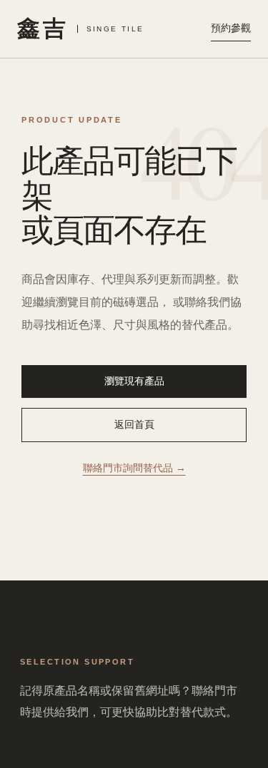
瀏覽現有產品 (134, 380)
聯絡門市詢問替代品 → (134, 467)
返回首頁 (134, 424)
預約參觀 (231, 28)
